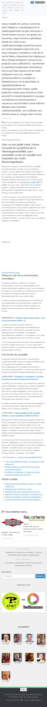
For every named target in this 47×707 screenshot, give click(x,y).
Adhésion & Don (23, 585)
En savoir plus (40, 2)
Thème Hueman (36, 700)
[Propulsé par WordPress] (22, 700)
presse (5, 18)
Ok (32, 2)
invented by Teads (11, 272)
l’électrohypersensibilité (27, 182)
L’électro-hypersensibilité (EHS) (29, 457)
